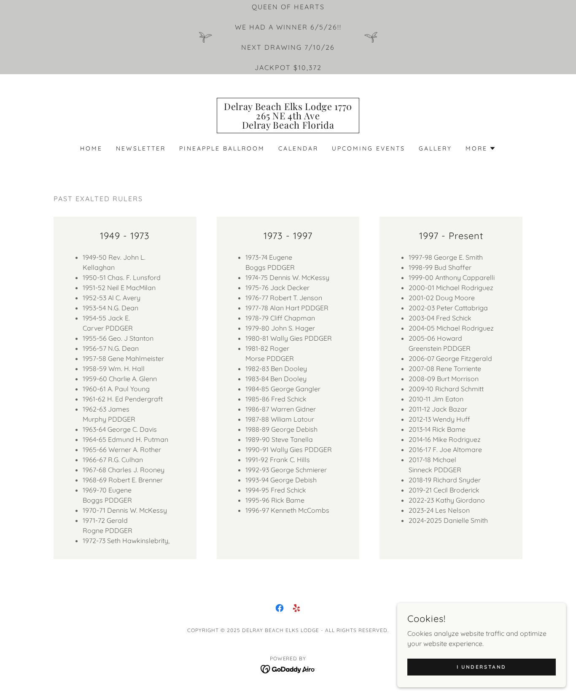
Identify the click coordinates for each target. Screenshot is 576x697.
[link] (288, 126)
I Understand (481, 667)
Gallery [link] (435, 148)
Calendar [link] (298, 148)
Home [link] (91, 148)
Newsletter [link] (141, 148)
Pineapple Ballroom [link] (222, 148)
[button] (481, 148)
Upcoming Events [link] (368, 148)
